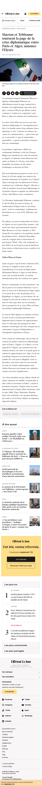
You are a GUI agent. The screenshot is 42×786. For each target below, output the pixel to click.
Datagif (9, 777)
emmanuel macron (10, 414)
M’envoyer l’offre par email (21, 566)
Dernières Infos (8, 28)
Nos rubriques (7, 672)
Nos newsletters (8, 677)
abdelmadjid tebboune (30, 414)
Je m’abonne (21, 559)
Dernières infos (9, 20)
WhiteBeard (17, 779)
